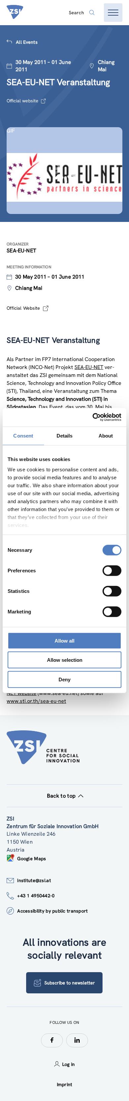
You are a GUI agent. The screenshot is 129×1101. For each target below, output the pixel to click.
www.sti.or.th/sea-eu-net (36, 701)
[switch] (112, 570)
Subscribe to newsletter (69, 983)
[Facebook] (52, 1040)
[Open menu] (113, 12)
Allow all (64, 640)
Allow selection (64, 660)
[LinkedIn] (77, 1040)
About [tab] (106, 435)
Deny (64, 679)
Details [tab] (65, 435)
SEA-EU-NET (88, 367)
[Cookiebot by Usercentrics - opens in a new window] (92, 417)
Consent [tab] (23, 435)
